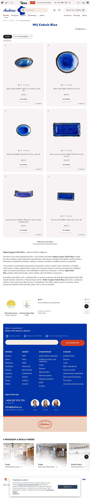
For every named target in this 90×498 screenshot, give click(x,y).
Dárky (84, 15)
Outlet (7, 384)
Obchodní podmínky (46, 379)
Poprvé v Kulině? (69, 369)
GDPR (41, 382)
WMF (24, 355)
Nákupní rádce (44, 372)
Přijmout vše (68, 486)
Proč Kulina (67, 380)
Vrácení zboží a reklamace (48, 355)
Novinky (76, 15)
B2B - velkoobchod (70, 366)
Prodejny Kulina (69, 355)
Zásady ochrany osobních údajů (28, 484)
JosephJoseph (27, 373)
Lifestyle (8, 377)
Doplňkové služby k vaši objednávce (47, 360)
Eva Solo (25, 384)
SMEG (24, 362)
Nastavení (16, 493)
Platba (41, 365)
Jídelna (7, 359)
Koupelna (8, 373)
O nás (65, 362)
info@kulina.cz (13, 407)
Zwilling (25, 377)
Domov (7, 380)
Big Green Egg (27, 369)
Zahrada (8, 369)
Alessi (24, 359)
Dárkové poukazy (45, 375)
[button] (45, 36)
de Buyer (25, 380)
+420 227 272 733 (15, 400)
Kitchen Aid (26, 366)
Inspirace (67, 15)
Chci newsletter (72, 343)
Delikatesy (9, 362)
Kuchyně (8, 355)
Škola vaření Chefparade (72, 377)
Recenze (66, 359)
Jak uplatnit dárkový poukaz (73, 384)
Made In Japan (9, 252)
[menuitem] (6, 16)
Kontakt (42, 386)
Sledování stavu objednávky (73, 373)
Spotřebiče (9, 366)
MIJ (66, 270)
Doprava (42, 368)
